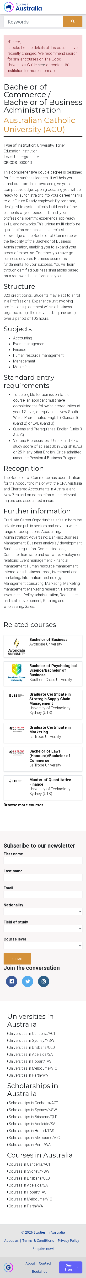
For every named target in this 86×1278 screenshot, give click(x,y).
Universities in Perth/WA (28, 1075)
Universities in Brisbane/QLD (32, 1047)
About (30, 1263)
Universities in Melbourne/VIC (33, 1068)
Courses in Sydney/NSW (29, 1171)
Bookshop (40, 1271)
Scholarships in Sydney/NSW (33, 1109)
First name (13, 853)
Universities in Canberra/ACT (32, 1033)
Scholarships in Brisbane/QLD (33, 1116)
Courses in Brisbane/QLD (29, 1178)
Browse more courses (23, 804)
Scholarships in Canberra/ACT (33, 1102)
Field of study (16, 922)
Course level (15, 939)
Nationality (13, 905)
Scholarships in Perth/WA (30, 1144)
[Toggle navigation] (75, 7)
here (41, 64)
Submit (17, 959)
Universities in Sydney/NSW (31, 1040)
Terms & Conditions (38, 1240)
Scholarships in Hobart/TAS (31, 1130)
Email (8, 888)
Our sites (69, 1267)
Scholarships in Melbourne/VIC (34, 1137)
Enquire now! (43, 1248)
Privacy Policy (68, 1240)
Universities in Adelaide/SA (31, 1054)
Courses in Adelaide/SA (28, 1185)
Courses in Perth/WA (26, 1206)
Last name (13, 870)
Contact (45, 1263)
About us (11, 1240)
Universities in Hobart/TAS (30, 1061)
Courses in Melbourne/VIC (30, 1199)
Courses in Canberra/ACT (30, 1164)
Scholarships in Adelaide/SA (32, 1123)
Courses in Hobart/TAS (28, 1192)
